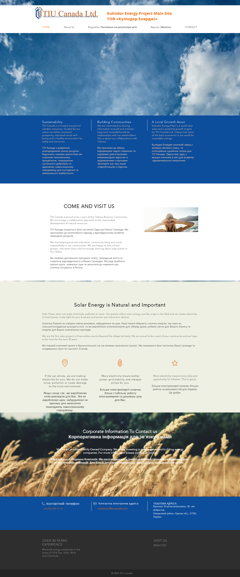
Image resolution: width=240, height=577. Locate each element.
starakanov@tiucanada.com (112, 508)
